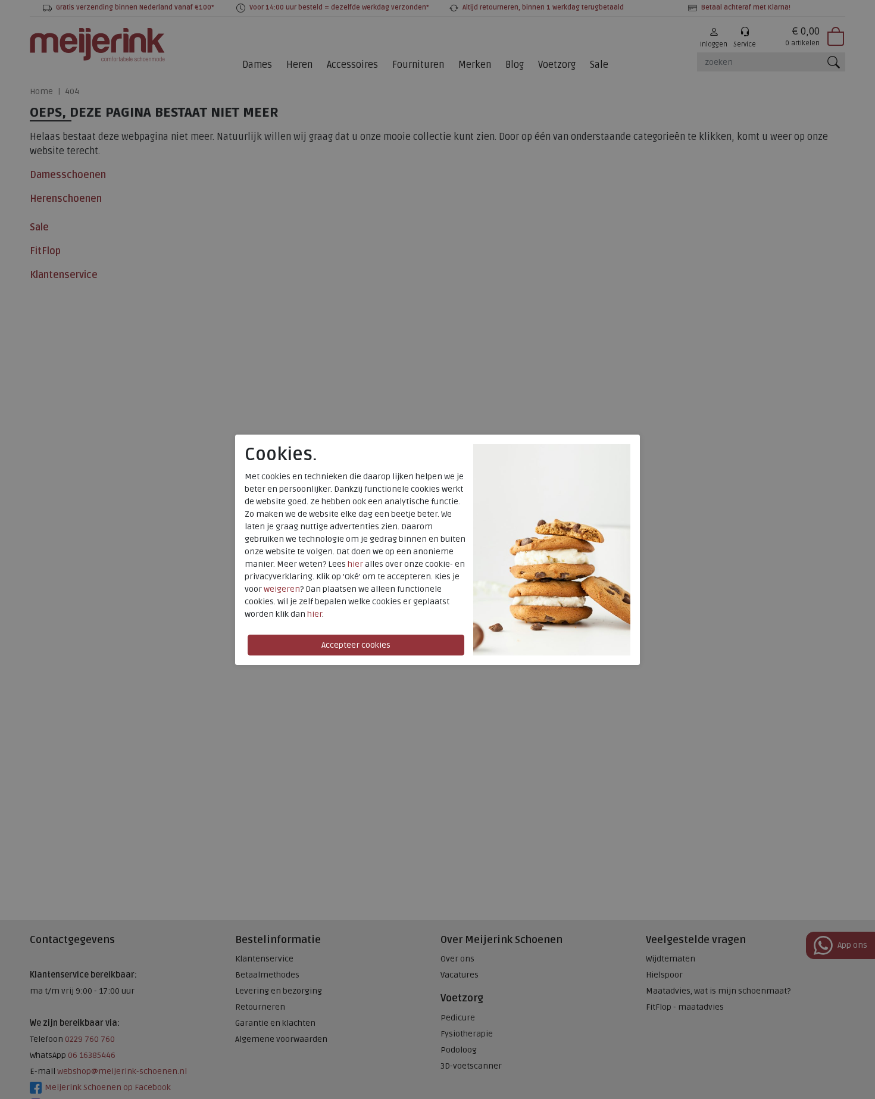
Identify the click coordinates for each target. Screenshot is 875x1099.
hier (355, 564)
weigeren (282, 589)
